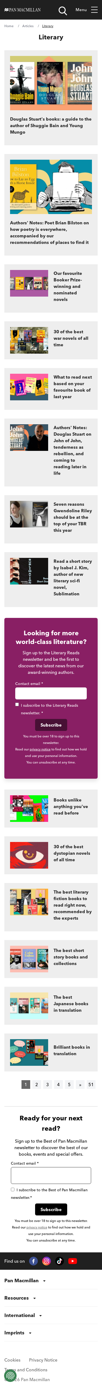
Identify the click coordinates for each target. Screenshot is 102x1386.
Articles (27, 26)
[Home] (22, 10)
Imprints (14, 1333)
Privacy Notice (43, 1360)
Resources (16, 1298)
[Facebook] (33, 1261)
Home (9, 26)
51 (91, 1084)
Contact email (29, 683)
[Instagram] (46, 1261)
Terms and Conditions (25, 1369)
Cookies (12, 1360)
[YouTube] (72, 1261)
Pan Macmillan (21, 1280)
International (19, 1315)
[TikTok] (59, 1261)
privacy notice (40, 749)
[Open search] (62, 11)
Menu (81, 9)
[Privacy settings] (10, 1375)
